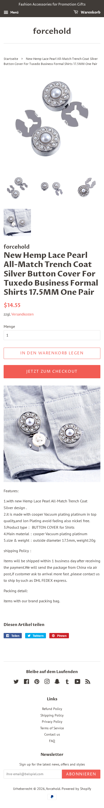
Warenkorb (90, 12)
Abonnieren (81, 774)
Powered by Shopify (76, 789)
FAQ (52, 741)
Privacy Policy (52, 721)
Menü (14, 12)
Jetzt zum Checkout (52, 371)
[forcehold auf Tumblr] (67, 682)
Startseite (11, 59)
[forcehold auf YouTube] (77, 682)
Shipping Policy (52, 715)
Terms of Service (52, 728)
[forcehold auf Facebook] (26, 682)
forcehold (52, 31)
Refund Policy (52, 709)
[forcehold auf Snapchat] (57, 682)
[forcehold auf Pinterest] (36, 682)
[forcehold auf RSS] (87, 682)
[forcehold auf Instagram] (47, 682)
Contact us (52, 734)
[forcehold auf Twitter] (16, 682)
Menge (9, 326)
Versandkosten (22, 314)
